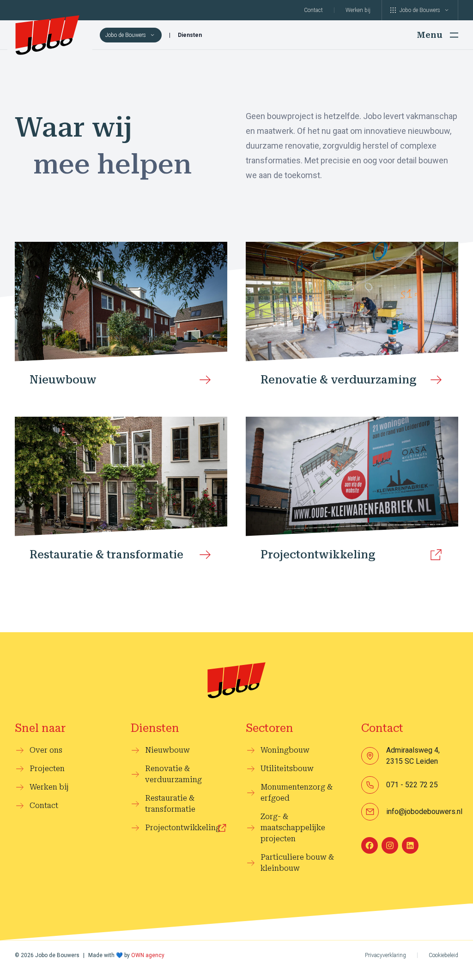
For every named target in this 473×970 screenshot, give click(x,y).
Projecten (47, 768)
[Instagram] (390, 845)
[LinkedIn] (410, 845)
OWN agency (147, 955)
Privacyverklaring (385, 955)
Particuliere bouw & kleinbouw (297, 863)
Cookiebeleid (443, 955)
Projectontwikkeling (182, 827)
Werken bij (358, 10)
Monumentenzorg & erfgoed (297, 792)
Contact (313, 10)
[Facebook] (369, 845)
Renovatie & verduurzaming (173, 774)
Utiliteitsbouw (287, 768)
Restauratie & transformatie (170, 804)
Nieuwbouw (167, 750)
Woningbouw (285, 750)
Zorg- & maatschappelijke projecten (293, 827)
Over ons (46, 750)
